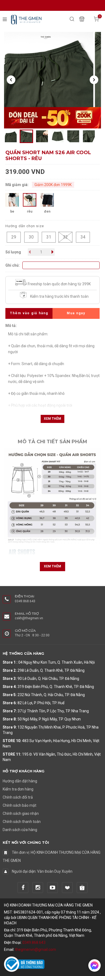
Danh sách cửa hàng (20, 830)
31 (48, 237)
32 (65, 237)
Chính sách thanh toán (22, 821)
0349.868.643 (34, 942)
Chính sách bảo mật (19, 805)
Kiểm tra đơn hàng (18, 789)
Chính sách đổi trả (18, 797)
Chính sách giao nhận (21, 813)
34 (82, 237)
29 (13, 237)
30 (31, 237)
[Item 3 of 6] (52, 79)
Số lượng (13, 252)
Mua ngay (76, 313)
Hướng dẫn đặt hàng (20, 781)
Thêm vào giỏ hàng (29, 313)
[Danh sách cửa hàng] (82, 18)
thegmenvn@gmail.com (35, 949)
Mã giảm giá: (17, 185)
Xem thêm (52, 419)
